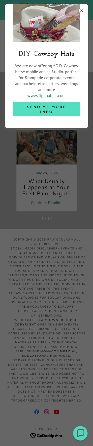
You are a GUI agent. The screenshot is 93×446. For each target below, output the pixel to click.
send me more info (46, 109)
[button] (80, 433)
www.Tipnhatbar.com (46, 95)
